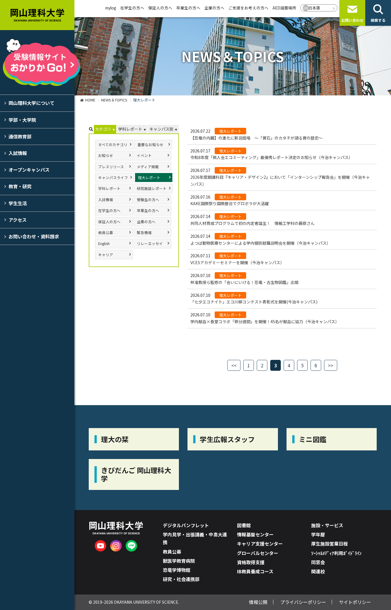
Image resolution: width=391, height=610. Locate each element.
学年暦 (318, 534)
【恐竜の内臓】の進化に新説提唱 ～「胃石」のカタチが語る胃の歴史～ (256, 138)
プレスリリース (111, 166)
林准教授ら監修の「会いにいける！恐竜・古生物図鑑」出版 (244, 282)
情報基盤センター (255, 534)
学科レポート (130, 129)
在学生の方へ (132, 8)
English (104, 243)
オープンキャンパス (29, 169)
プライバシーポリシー (303, 602)
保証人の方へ (160, 8)
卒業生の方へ (188, 8)
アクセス (18, 219)
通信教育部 (20, 136)
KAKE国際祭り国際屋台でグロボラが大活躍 (229, 203)
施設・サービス (327, 525)
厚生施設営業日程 (329, 543)
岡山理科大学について (31, 102)
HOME (90, 100)
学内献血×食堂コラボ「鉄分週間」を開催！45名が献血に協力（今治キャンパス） (264, 321)
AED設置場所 (284, 8)
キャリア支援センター (260, 543)
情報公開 (258, 602)
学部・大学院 (22, 119)
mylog (110, 8)
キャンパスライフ (113, 177)
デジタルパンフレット (186, 525)
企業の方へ (214, 8)
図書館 (244, 525)
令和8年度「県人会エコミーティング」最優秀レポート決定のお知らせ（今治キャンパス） (271, 157)
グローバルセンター (257, 553)
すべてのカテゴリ (112, 144)
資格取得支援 (250, 562)
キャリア (105, 254)
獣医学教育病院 (179, 560)
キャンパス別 (161, 129)
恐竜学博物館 (176, 569)
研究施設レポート (152, 188)
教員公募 (105, 232)
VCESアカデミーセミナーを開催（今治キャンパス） (237, 262)
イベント (144, 155)
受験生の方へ (148, 199)
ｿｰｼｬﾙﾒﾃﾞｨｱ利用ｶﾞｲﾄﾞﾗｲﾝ (336, 553)
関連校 (318, 571)
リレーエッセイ (150, 243)
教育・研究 (20, 186)
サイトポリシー (355, 602)
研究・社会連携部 (181, 579)
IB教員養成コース (255, 571)
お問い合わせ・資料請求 (34, 236)
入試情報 (18, 153)
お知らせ (105, 155)
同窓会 (318, 562)
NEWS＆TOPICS (114, 100)
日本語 (314, 8)
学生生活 (18, 203)
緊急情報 (144, 232)
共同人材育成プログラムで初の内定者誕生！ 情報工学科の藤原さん (252, 223)
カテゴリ (103, 129)
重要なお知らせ (150, 144)
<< (233, 365)
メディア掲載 (148, 166)
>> (330, 365)
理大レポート (149, 177)
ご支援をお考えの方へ (248, 8)
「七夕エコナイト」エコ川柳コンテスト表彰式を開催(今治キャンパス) (253, 302)
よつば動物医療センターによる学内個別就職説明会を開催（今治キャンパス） (260, 243)
